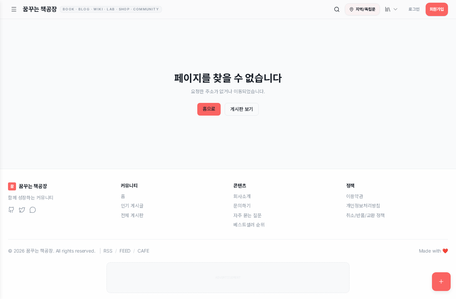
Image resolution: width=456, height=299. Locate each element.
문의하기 (241, 205)
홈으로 (209, 109)
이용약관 (354, 196)
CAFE (143, 250)
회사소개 (241, 196)
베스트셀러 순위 (249, 225)
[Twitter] (22, 209)
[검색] (337, 9)
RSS (107, 250)
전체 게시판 (132, 215)
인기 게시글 (132, 205)
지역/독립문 (366, 9)
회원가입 (437, 9)
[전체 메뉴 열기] (14, 9)
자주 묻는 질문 (247, 215)
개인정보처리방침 (363, 205)
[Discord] (32, 209)
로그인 (414, 9)
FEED (125, 250)
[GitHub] (11, 209)
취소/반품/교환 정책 (365, 215)
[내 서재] (391, 9)
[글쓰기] (441, 281)
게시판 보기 (241, 109)
